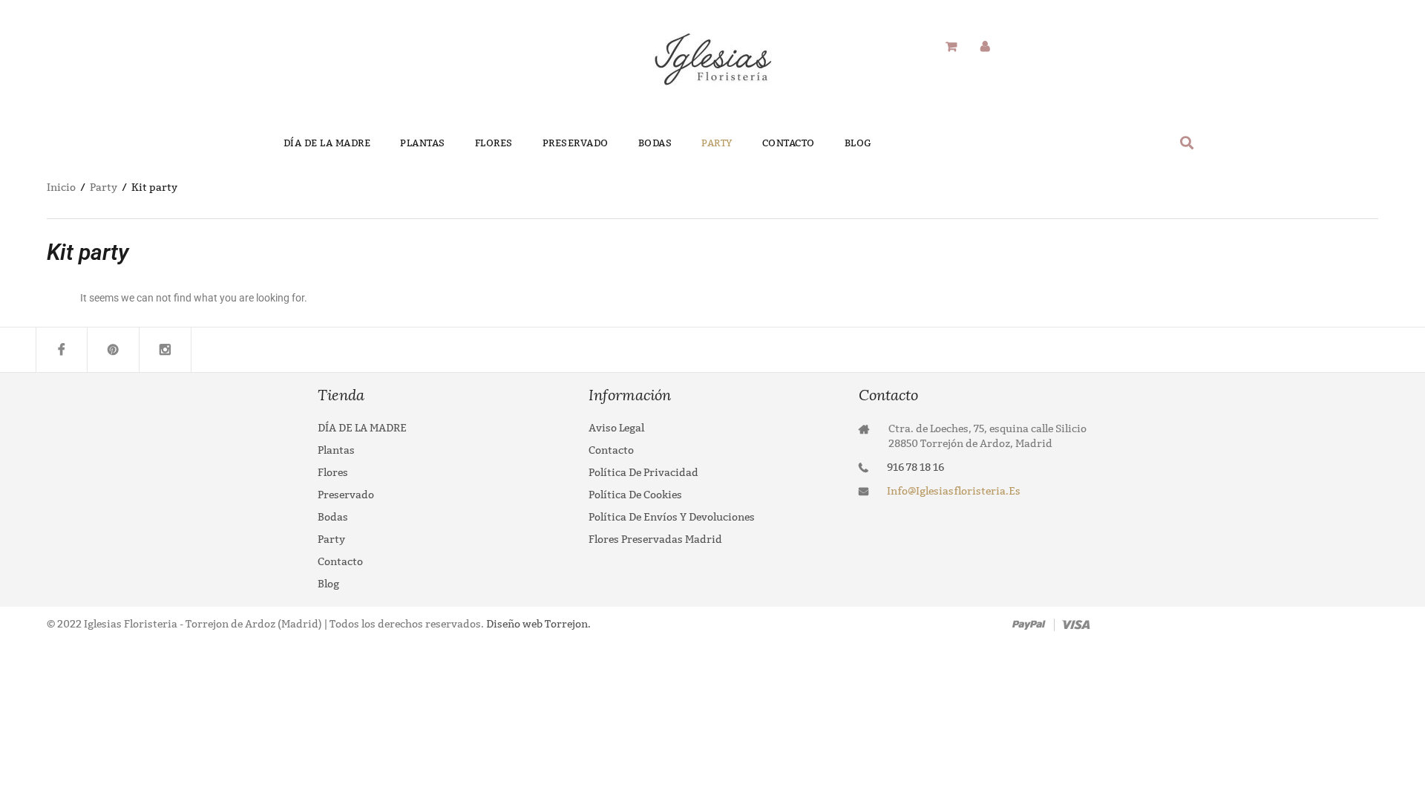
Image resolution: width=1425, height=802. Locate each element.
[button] (1187, 142)
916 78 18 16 (915, 467)
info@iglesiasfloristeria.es (954, 491)
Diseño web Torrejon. (537, 624)
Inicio (61, 187)
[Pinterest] (114, 349)
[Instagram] (165, 349)
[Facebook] (62, 349)
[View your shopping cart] (951, 47)
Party (103, 187)
